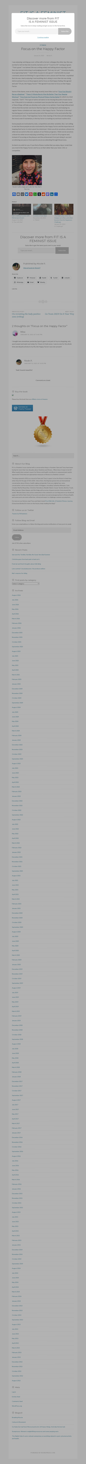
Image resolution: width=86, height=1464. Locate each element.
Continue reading (43, 37)
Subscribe (64, 31)
